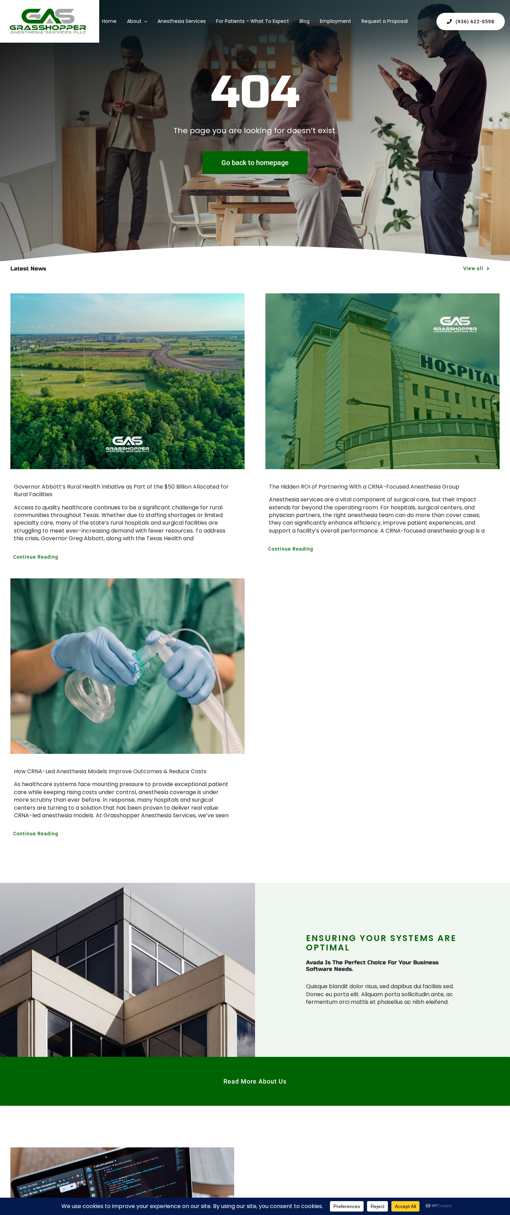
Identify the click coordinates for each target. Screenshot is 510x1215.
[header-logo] (47, 11)
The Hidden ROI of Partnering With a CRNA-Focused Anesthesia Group (364, 487)
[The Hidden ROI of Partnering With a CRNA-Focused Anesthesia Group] (382, 381)
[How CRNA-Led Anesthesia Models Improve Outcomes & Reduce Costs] (127, 666)
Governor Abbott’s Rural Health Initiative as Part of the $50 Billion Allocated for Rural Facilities (121, 490)
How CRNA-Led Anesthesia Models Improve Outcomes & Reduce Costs (110, 771)
